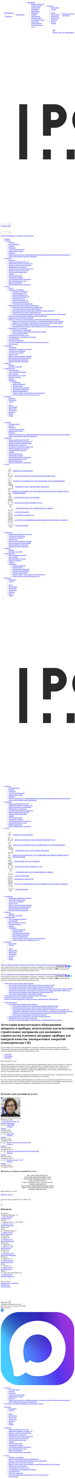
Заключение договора (16, 455)
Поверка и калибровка (20, 291)
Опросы (11, 562)
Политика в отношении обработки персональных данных (24, 1403)
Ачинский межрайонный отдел (37, 1179)
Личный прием (36, 6)
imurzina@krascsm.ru (7, 1276)
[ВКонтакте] (69, 966)
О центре (12, 242)
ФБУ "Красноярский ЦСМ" (37, 1175)
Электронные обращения (35, 8)
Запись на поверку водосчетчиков (20, 443)
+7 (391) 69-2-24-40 (7, 1253)
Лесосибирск (55, 14)
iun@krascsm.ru (6, 1248)
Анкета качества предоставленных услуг (37, 25)
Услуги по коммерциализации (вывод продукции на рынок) (29, 1475)
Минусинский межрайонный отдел (37, 1188)
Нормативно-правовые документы (20, 534)
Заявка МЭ (10, 1133)
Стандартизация (14, 1471)
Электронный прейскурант (18, 450)
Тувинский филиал (37, 1184)
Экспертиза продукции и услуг (19, 1468)
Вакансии (12, 433)
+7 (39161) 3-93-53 (7, 1232)
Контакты (12, 398)
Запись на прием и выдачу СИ (19, 440)
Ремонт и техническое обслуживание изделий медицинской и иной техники (38, 321)
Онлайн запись (29, 236)
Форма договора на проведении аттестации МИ (23, 1151)
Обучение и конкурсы (16, 1473)
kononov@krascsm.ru (7, 1241)
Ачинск (53, 9)
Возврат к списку (6, 1194)
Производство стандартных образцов (21, 1462)
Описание (8, 1054)
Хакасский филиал (37, 1181)
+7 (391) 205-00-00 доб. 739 (10, 1121)
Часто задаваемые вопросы (18, 555)
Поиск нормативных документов (20, 462)
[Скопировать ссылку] (71, 966)
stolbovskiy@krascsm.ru (8, 1255)
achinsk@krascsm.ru (7, 1225)
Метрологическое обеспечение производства (27, 307)
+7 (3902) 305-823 (6, 1274)
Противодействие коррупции (68, 14)
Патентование (13, 1476)
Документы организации (17, 536)
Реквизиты (12, 427)
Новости (11, 365)
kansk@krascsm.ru (6, 1234)
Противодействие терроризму (19, 546)
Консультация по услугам (17, 559)
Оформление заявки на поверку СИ (20, 441)
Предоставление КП (15, 454)
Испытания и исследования (21, 330)
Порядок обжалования (35, 15)
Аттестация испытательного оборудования (52, 965)
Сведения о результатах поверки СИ (21, 447)
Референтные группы (16, 431)
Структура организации (17, 429)
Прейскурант (20, 14)
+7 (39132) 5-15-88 (7, 1246)
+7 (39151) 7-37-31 (7, 1224)
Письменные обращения (35, 12)
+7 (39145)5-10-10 (7, 1239)
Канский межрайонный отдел (37, 1177)
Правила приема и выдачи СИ (19, 448)
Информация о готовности (14, 236)
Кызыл (53, 21)
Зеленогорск (55, 18)
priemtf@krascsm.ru (7, 1262)
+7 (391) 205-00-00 (7, 1217)
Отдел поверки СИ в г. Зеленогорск (37, 1182)
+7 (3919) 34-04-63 (7, 1260)
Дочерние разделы (11, 1002)
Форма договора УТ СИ (15, 1160)
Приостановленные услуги (18, 459)
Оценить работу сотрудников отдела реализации (37, 19)
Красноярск (55, 7)
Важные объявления (15, 461)
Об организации (14, 424)
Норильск (54, 20)
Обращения (31, 2)
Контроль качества (15, 560)
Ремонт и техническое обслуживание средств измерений (27, 1461)
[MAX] (66, 966)
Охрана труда (13, 539)
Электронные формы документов (20, 457)
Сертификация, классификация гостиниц (22, 1469)
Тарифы (11, 452)
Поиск (3, 236)
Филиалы (50, 6)
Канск (53, 13)
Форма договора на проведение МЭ (19, 1142)
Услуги (11, 288)
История (11, 426)
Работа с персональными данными (20, 541)
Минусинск (55, 16)
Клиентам (12, 260)
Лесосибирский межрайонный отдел (37, 1186)
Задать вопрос (13, 557)
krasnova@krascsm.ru (7, 1123)
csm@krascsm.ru (6, 1218)
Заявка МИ (10, 1125)
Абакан (53, 23)
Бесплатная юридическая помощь (20, 543)
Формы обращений (37, 4)
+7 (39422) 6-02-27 (7, 1267)
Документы (12, 347)
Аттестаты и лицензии (16, 538)
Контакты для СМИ (15, 552)
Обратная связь (14, 370)
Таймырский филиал (37, 1189)
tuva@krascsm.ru (6, 1269)
